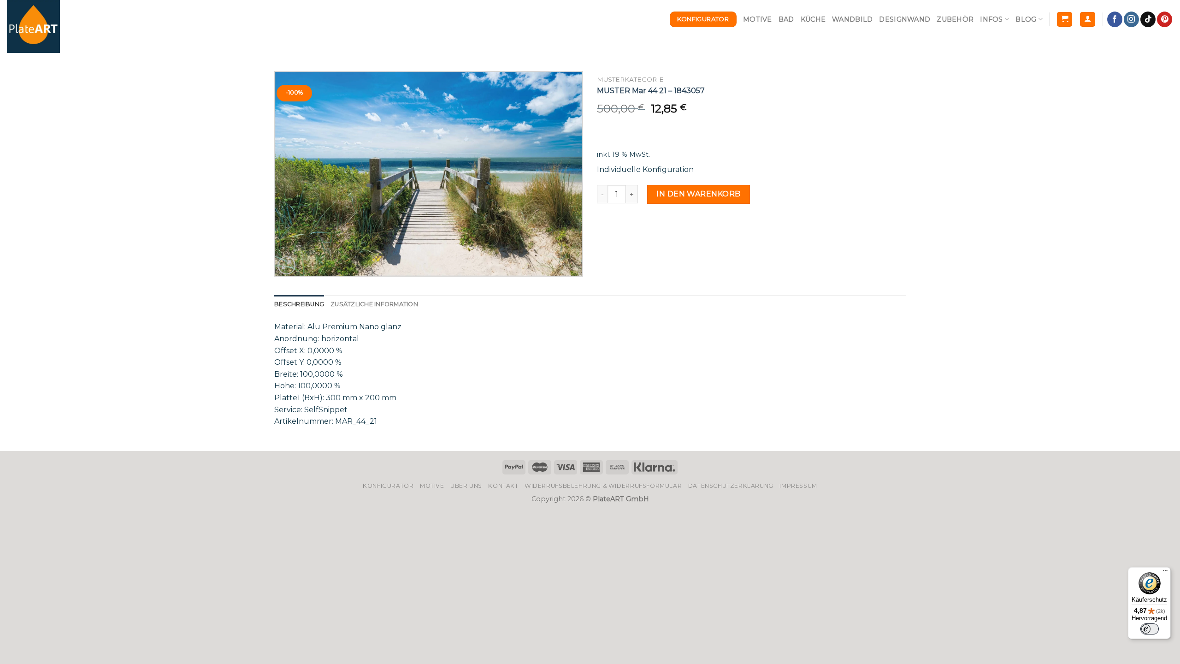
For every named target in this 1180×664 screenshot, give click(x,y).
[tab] (299, 304)
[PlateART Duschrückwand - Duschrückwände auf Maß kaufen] (33, 26)
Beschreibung (299, 304)
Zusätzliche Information (374, 304)
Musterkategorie (630, 79)
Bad (786, 19)
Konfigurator (388, 485)
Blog (1025, 19)
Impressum (798, 485)
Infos (991, 19)
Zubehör (955, 19)
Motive (757, 19)
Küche (813, 19)
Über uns (466, 485)
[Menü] (1165, 572)
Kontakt (503, 485)
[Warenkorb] (1064, 19)
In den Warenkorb (698, 194)
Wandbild (852, 19)
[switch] (1149, 628)
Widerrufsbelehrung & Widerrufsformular (603, 485)
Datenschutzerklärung (730, 485)
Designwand (904, 19)
